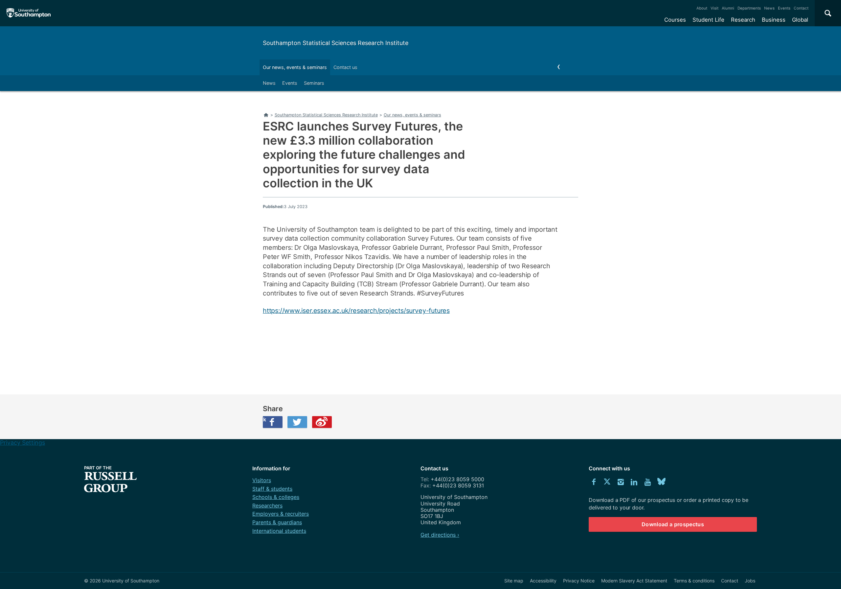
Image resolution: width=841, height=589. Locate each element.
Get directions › (439, 534)
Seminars (314, 83)
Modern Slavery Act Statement (634, 580)
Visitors (261, 480)
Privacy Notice (579, 580)
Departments (749, 8)
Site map (513, 580)
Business (773, 19)
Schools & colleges (275, 497)
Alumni (728, 8)
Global (800, 19)
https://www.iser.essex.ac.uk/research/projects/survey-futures (356, 311)
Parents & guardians (277, 522)
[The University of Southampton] (28, 13)
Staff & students (272, 488)
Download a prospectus (673, 524)
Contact (801, 8)
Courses (675, 19)
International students (279, 531)
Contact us (345, 67)
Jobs (750, 580)
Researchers (267, 505)
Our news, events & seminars (295, 67)
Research (743, 19)
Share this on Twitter (297, 422)
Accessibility (543, 580)
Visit (714, 8)
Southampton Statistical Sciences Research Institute (335, 42)
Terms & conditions (694, 580)
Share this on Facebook (264, 419)
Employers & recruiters (280, 513)
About (701, 8)
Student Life (708, 19)
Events (784, 8)
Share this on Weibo (322, 422)
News (769, 8)
